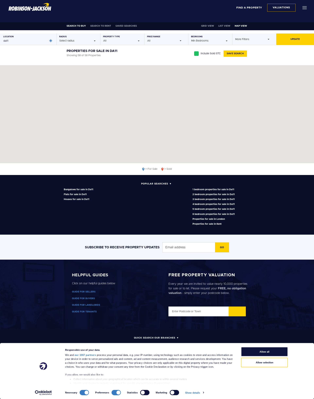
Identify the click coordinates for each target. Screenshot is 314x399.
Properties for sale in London (208, 219)
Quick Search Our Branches (154, 338)
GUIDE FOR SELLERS (84, 292)
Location (8, 37)
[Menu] (304, 7)
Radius (63, 37)
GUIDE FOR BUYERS (83, 298)
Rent (100, 26)
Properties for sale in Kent (207, 224)
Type (111, 37)
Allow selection (264, 362)
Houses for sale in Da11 (76, 199)
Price (153, 37)
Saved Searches (126, 26)
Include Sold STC (211, 53)
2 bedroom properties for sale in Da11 (213, 194)
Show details (192, 392)
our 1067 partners (85, 355)
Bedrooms (197, 37)
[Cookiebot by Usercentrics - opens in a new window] (43, 392)
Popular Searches (154, 184)
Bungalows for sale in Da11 (78, 189)
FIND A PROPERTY (249, 7)
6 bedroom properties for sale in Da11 (213, 214)
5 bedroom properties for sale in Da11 (213, 209)
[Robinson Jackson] (30, 7)
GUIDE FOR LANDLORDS (86, 305)
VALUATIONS (281, 7)
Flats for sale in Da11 (75, 194)
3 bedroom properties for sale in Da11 (213, 199)
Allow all (264, 351)
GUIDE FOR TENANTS (84, 312)
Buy (76, 26)
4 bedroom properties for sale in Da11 (213, 204)
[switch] (116, 392)
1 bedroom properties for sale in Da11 (213, 189)
